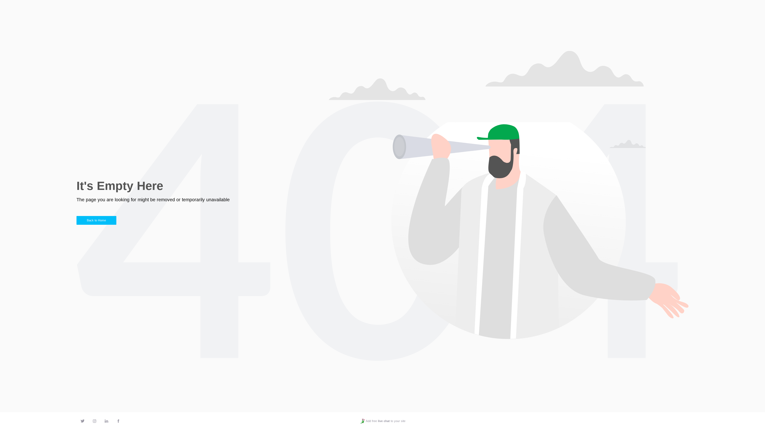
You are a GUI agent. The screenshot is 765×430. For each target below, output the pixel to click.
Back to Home (96, 220)
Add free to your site (385, 421)
